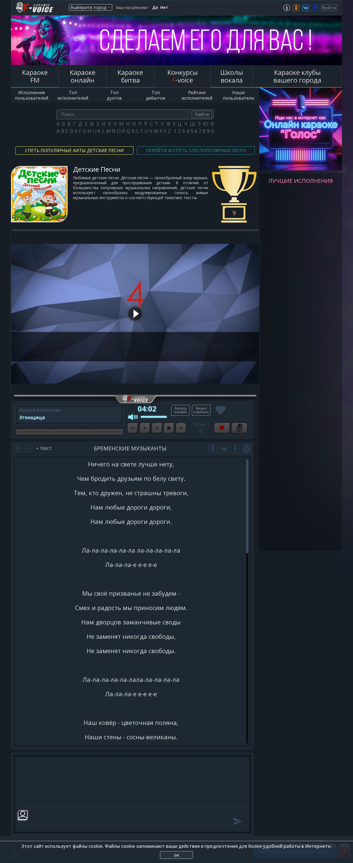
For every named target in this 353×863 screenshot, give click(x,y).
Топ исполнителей (72, 95)
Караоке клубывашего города (297, 76)
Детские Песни (96, 169)
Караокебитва (130, 76)
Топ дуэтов (114, 95)
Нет (164, 7)
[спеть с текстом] (180, 410)
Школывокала (231, 76)
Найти (202, 114)
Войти (329, 8)
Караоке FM (35, 76)
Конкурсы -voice (182, 76)
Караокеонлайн (82, 76)
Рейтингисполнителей (196, 95)
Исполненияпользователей (31, 95)
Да (155, 7)
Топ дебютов (155, 95)
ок (176, 855)
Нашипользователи (238, 95)
